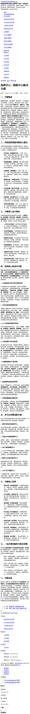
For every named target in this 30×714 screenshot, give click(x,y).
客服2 (18, 682)
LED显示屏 (7, 16)
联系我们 (6, 77)
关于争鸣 (6, 65)
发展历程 (6, 71)
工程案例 (6, 31)
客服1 (18, 680)
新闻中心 (6, 52)
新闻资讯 (6, 672)
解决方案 (6, 50)
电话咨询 (6, 674)
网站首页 (6, 668)
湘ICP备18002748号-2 (21, 663)
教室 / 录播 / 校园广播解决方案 (17, 608)
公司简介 (6, 68)
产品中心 (6, 670)
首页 (5, 12)
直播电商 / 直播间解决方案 (16, 606)
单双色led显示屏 (8, 28)
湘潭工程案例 (8, 38)
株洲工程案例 (8, 41)
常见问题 (6, 62)
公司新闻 (6, 55)
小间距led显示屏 (8, 25)
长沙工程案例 (8, 35)
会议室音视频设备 (9, 14)
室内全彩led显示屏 (9, 19)
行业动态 (6, 58)
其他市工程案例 (8, 44)
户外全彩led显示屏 (9, 22)
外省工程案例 (8, 47)
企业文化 (6, 74)
